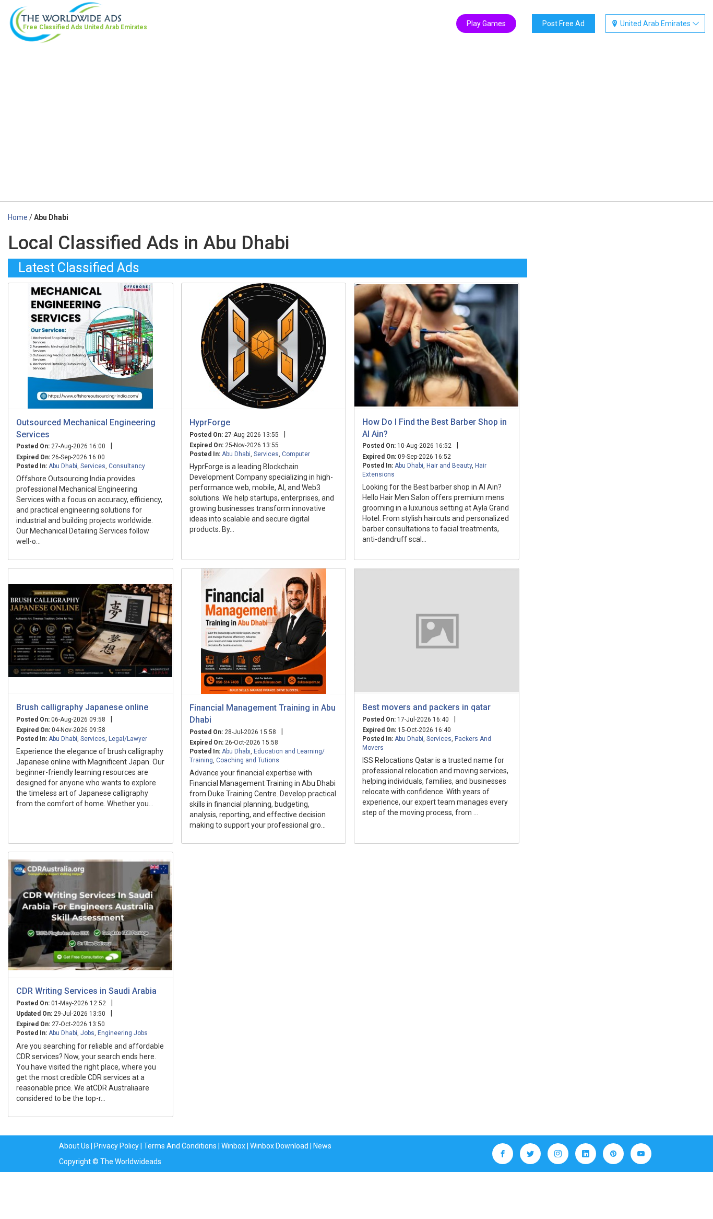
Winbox (233, 1146)
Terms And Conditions (180, 1146)
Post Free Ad (563, 23)
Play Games (486, 23)
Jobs (87, 1033)
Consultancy (127, 466)
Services (92, 466)
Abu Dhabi (63, 466)
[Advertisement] (356, 123)
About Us (74, 1146)
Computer (296, 454)
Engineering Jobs (123, 1033)
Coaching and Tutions (247, 760)
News (322, 1146)
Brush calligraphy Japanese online (82, 707)
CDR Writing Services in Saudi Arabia (86, 991)
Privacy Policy (116, 1146)
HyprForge (209, 422)
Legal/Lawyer (128, 738)
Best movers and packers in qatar (426, 707)
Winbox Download (279, 1146)
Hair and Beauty (449, 465)
